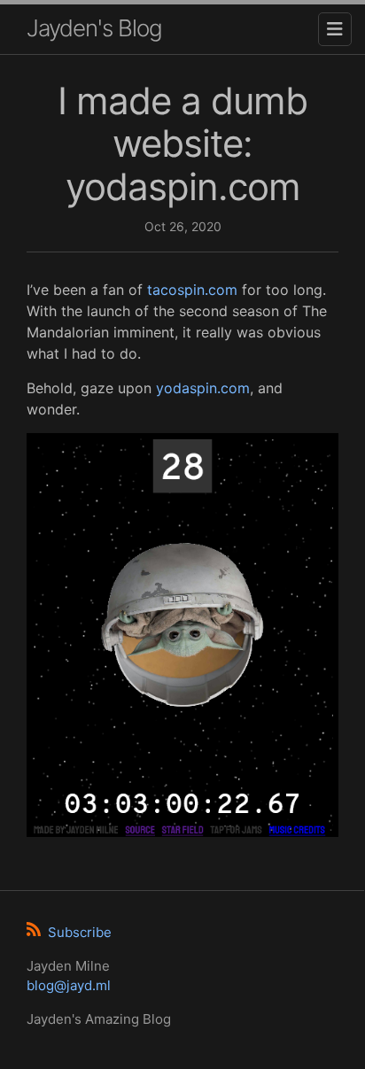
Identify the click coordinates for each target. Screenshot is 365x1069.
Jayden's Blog (94, 28)
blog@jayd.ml (69, 985)
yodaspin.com (203, 388)
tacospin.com (192, 289)
